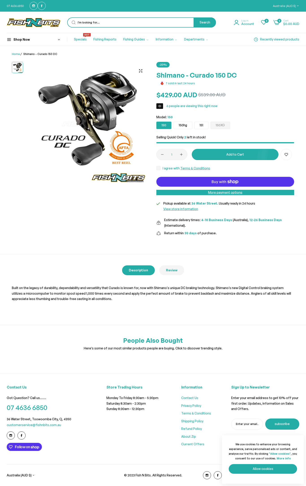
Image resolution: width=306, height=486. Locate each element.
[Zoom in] (140, 70)
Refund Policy (191, 429)
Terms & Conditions (195, 168)
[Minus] (162, 154)
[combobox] (141, 22)
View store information (180, 209)
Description (138, 270)
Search (205, 22)
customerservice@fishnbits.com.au (34, 425)
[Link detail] (34, 6)
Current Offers (192, 444)
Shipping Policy (192, 421)
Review (171, 270)
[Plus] (181, 154)
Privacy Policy (191, 406)
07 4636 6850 (27, 407)
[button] (286, 154)
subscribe (282, 424)
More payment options (225, 192)
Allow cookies (263, 469)
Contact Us (189, 398)
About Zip (188, 436)
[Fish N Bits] (33, 22)
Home (16, 54)
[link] (136, 39)
